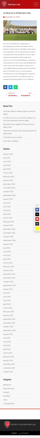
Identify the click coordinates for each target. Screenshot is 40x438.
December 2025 (9, 184)
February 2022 (8, 357)
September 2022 (9, 330)
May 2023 (7, 300)
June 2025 (7, 207)
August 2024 (8, 244)
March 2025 (7, 218)
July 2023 (6, 293)
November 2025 (9, 188)
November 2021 (9, 368)
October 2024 (8, 236)
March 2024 (7, 263)
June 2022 (7, 342)
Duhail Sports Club (14, 4)
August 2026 (8, 154)
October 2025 (8, 191)
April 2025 (7, 214)
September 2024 (9, 240)
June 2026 (7, 161)
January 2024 (8, 270)
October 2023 (8, 282)
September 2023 (9, 285)
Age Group (7, 385)
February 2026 (8, 176)
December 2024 (9, 229)
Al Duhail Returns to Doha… (13, 137)
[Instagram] (37, 224)
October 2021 (8, 372)
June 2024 (7, 252)
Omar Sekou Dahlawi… (11, 141)
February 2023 (8, 312)
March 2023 (7, 308)
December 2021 (9, 364)
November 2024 (9, 233)
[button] (5, 87)
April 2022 (7, 349)
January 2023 (8, 315)
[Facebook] (37, 209)
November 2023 (9, 278)
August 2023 (8, 289)
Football (6, 392)
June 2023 (7, 297)
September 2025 (9, 195)
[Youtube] (37, 219)
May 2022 (7, 345)
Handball (6, 396)
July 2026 (6, 158)
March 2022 (7, 353)
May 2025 (7, 210)
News (5, 400)
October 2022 (8, 327)
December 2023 (9, 274)
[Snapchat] (37, 228)
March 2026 (7, 173)
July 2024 (6, 248)
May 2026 (7, 165)
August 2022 (8, 334)
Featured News (8, 388)
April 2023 (7, 304)
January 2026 (8, 180)
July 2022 (6, 338)
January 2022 (8, 360)
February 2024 (8, 267)
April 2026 (7, 169)
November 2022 (9, 323)
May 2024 (7, 255)
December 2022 (9, 319)
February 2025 (8, 222)
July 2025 (6, 203)
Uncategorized (8, 403)
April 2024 (7, 259)
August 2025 (8, 199)
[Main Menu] (36, 4)
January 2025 (8, 225)
